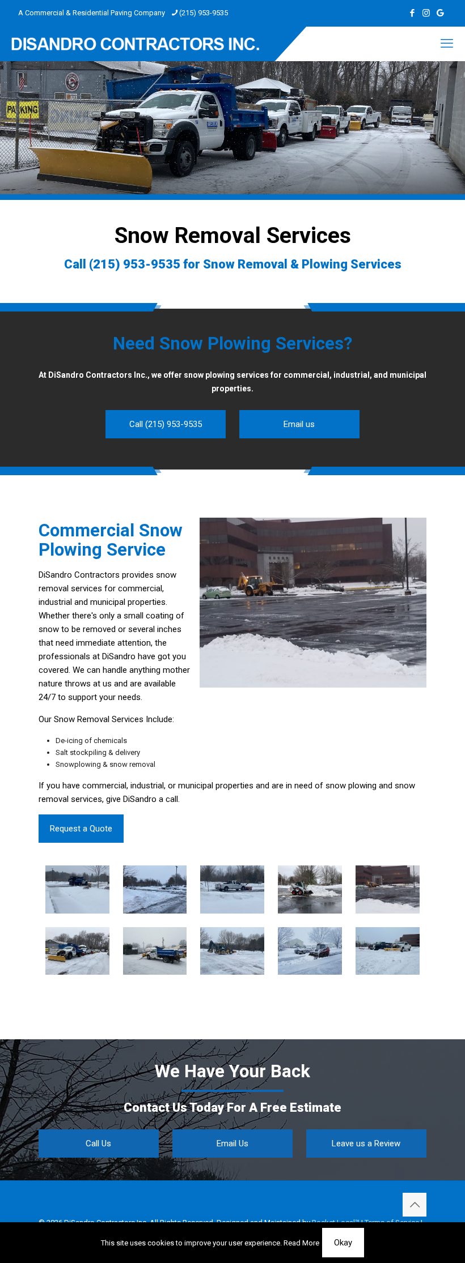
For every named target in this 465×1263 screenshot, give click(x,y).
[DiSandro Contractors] (135, 44)
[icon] (440, 13)
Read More (301, 1243)
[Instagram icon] (426, 13)
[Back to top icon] (414, 1205)
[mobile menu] (446, 43)
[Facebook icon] (412, 13)
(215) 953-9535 (203, 12)
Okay (343, 1243)
